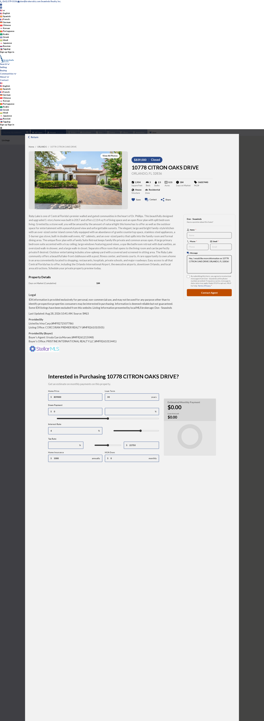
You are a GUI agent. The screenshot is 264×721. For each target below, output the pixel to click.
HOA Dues (110, 452)
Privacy (207, 286)
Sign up (3, 52)
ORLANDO (42, 147)
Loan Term (110, 391)
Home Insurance (56, 452)
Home (31, 147)
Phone (193, 241)
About (3, 77)
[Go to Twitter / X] (1, 4)
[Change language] (2, 10)
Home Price (53, 391)
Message (194, 253)
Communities (7, 73)
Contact (4, 80)
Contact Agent (209, 292)
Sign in (11, 52)
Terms (200, 286)
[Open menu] (1, 127)
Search (3, 64)
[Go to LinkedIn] (1, 7)
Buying (3, 70)
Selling (3, 67)
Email (216, 241)
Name (193, 230)
